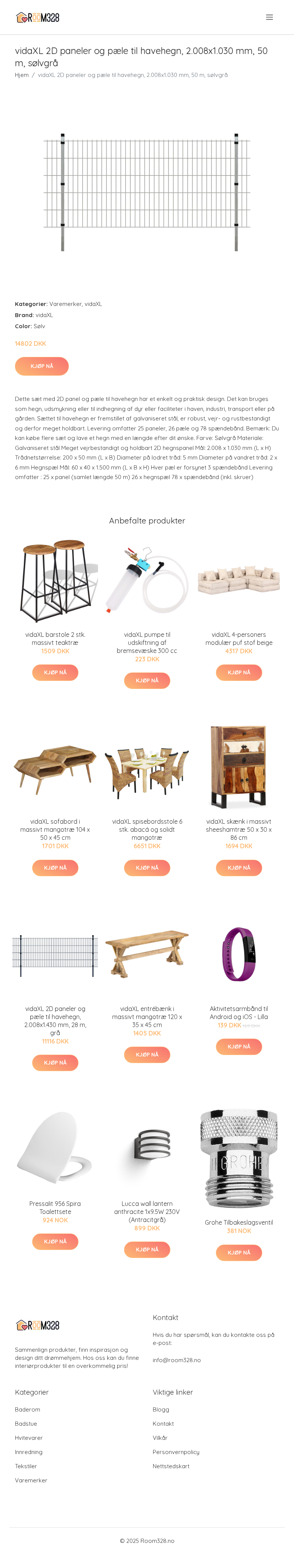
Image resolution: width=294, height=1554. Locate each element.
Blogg (161, 1409)
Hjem (22, 75)
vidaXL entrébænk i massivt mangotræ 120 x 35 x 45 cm (147, 1017)
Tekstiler (26, 1466)
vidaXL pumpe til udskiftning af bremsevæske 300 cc (147, 642)
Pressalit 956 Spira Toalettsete (55, 1207)
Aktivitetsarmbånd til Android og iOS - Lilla (239, 1013)
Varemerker (65, 304)
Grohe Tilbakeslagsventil (239, 1222)
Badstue (26, 1423)
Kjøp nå (42, 366)
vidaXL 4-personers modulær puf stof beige (239, 638)
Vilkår (160, 1437)
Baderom (27, 1409)
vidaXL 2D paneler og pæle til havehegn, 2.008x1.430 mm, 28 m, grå (55, 1021)
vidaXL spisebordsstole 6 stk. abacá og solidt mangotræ (147, 829)
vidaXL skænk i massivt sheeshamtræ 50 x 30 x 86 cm (239, 829)
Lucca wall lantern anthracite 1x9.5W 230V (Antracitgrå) (147, 1212)
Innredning (28, 1452)
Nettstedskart (171, 1466)
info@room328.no (177, 1360)
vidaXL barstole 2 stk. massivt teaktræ (55, 638)
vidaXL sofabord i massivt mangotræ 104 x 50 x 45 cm (55, 829)
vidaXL (93, 304)
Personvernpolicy (176, 1452)
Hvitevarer (29, 1437)
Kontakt (163, 1423)
